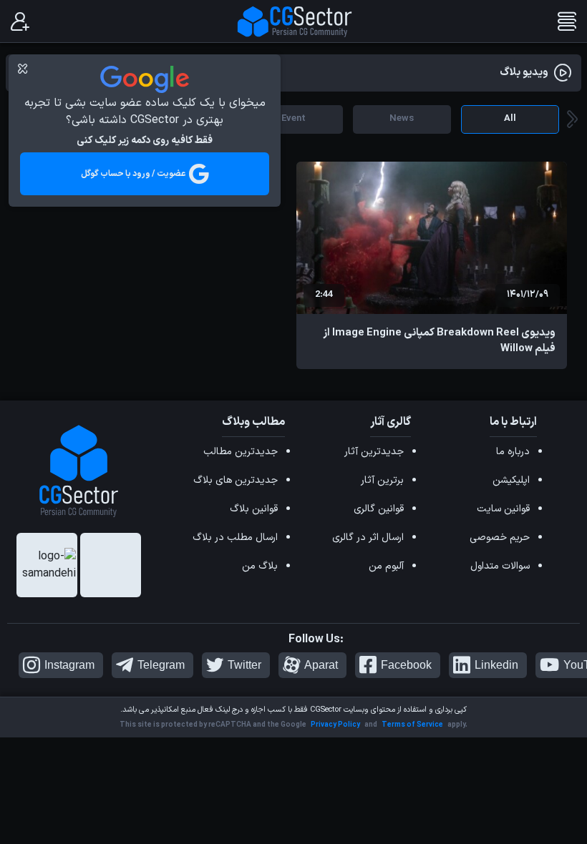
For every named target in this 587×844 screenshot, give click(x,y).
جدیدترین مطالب (240, 451)
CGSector (325, 710)
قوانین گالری (379, 508)
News (401, 119)
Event (293, 119)
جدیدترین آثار (374, 451)
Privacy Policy (335, 725)
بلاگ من (260, 566)
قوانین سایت (503, 508)
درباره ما (513, 451)
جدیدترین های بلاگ (235, 480)
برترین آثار (382, 480)
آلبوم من (386, 566)
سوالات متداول (500, 566)
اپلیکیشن (511, 480)
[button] (572, 119)
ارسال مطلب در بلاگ (235, 537)
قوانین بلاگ (254, 508)
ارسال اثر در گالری (368, 537)
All (510, 119)
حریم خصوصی (500, 537)
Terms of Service (412, 725)
